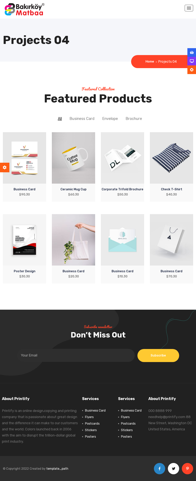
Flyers (89, 417)
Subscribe (158, 355)
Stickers (91, 430)
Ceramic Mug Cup (73, 189)
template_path (57, 468)
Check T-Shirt (171, 189)
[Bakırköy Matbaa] (24, 9)
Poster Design (24, 271)
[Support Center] (191, 70)
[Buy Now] (191, 52)
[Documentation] (191, 61)
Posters (90, 436)
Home (150, 61)
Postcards (92, 423)
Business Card (24, 189)
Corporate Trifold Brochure (122, 189)
